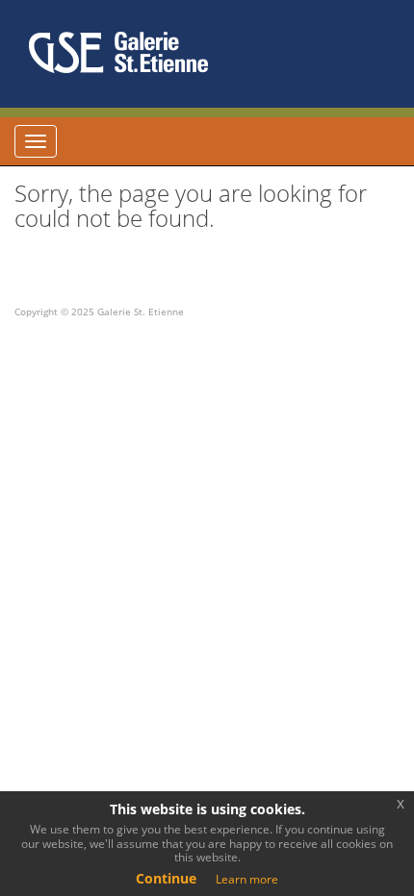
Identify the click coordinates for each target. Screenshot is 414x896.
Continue (166, 878)
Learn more (247, 879)
